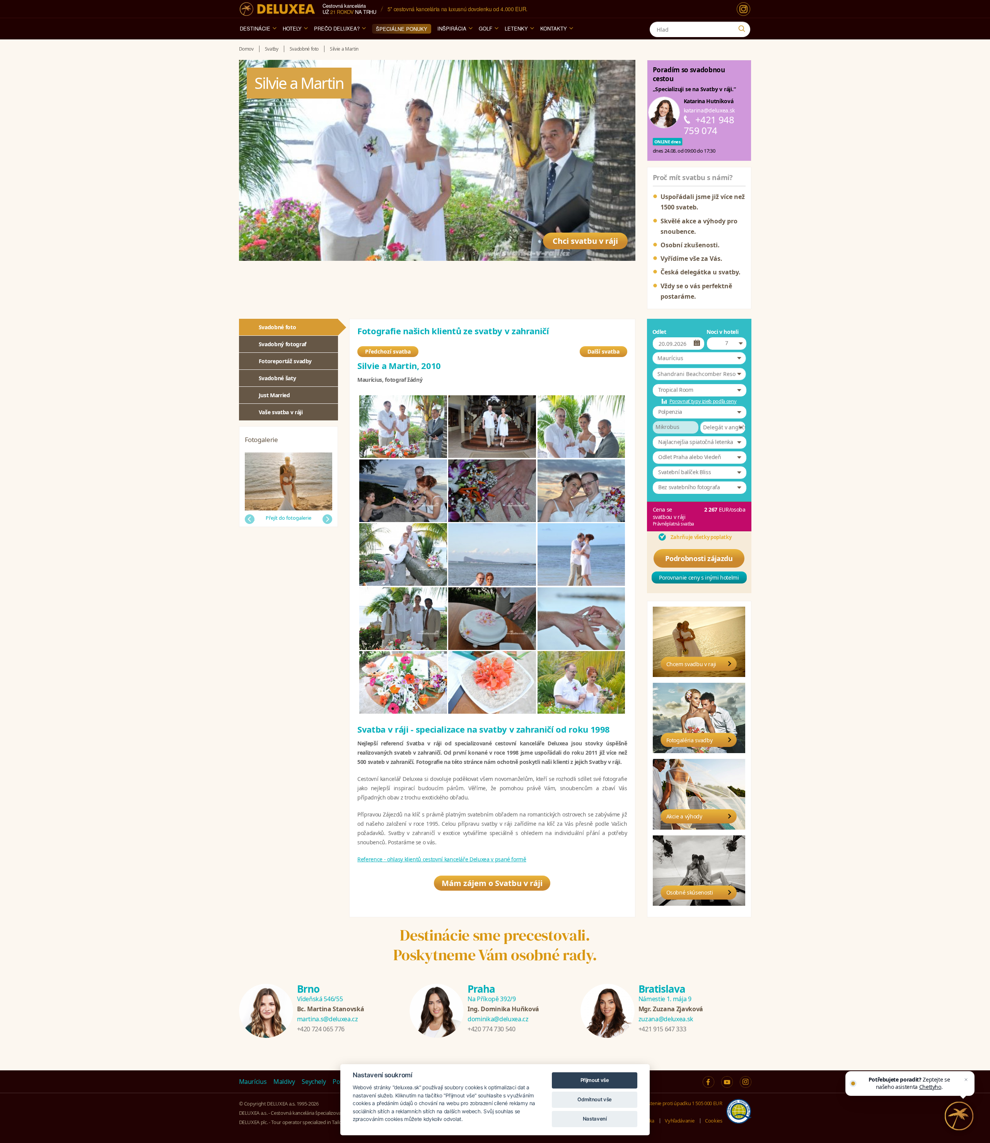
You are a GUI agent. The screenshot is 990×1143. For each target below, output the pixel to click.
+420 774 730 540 (491, 1029)
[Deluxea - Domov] (277, 9)
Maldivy (284, 1081)
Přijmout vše (594, 1080)
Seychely (314, 1081)
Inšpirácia (451, 28)
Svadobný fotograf (282, 344)
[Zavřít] (966, 1080)
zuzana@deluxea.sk (665, 1019)
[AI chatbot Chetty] (959, 1116)
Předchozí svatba (388, 351)
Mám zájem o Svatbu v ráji (492, 883)
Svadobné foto (277, 327)
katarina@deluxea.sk (709, 110)
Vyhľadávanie (679, 1120)
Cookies (713, 1120)
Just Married (274, 395)
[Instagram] (743, 9)
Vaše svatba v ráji (281, 412)
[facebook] (708, 1082)
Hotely (292, 28)
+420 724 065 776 (321, 1029)
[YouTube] (727, 1082)
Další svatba (603, 351)
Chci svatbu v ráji (585, 241)
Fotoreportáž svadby (285, 361)
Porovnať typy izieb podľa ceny (703, 401)
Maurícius (253, 1081)
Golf (485, 28)
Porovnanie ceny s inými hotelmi (699, 577)
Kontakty (553, 28)
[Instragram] (745, 1082)
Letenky (516, 28)
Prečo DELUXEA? (337, 28)
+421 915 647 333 (662, 1029)
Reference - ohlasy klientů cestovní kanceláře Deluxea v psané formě (441, 859)
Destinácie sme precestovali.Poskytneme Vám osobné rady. (495, 945)
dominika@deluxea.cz (498, 1019)
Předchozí (249, 519)
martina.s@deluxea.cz (327, 1019)
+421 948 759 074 (709, 125)
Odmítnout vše (594, 1099)
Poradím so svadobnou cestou (689, 74)
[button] (699, 358)
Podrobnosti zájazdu (698, 558)
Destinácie (255, 28)
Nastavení (595, 1119)
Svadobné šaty (277, 378)
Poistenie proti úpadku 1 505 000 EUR (681, 1103)
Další (327, 519)
